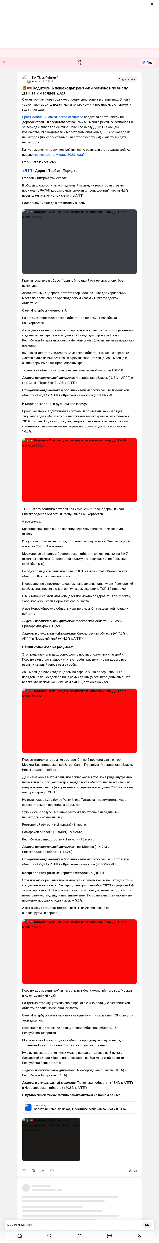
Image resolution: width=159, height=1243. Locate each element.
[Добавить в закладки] (33, 1171)
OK (147, 1225)
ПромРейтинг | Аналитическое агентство (52, 117)
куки (29, 1224)
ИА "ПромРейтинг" (45, 77)
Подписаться (127, 79)
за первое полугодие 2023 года (59, 155)
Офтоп (36, 81)
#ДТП (27, 171)
